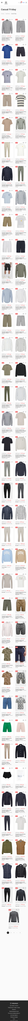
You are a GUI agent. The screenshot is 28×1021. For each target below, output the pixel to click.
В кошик (7, 40)
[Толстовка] (7, 556)
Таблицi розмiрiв (14, 1017)
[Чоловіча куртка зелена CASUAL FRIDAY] (7, 847)
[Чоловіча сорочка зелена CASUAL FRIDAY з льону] (21, 124)
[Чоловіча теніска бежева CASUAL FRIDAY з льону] (21, 76)
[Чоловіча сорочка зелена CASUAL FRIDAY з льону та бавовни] (21, 270)
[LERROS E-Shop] (6, 2)
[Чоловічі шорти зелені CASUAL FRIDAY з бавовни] (7, 727)
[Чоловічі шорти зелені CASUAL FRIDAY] (7, 320)
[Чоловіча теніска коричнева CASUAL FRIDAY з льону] (7, 124)
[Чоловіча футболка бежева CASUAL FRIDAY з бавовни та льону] (21, 419)
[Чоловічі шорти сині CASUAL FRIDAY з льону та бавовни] (21, 51)
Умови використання (14, 1011)
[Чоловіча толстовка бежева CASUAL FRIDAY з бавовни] (21, 444)
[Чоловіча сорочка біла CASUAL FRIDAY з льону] (7, 344)
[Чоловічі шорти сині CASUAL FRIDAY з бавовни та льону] (21, 26)
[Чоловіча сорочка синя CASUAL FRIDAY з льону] (7, 173)
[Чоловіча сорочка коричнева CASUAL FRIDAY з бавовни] (7, 629)
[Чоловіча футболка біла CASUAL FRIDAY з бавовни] (21, 100)
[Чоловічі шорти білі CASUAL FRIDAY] (7, 246)
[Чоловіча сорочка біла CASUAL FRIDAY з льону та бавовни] (21, 295)
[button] (25, 865)
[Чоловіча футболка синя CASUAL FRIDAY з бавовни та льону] (7, 444)
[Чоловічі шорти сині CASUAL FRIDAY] (21, 246)
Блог (14, 1019)
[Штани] (7, 469)
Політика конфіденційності (14, 1013)
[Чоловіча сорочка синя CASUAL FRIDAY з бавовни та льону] (7, 26)
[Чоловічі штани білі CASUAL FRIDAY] (7, 149)
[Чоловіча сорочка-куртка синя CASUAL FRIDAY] (21, 799)
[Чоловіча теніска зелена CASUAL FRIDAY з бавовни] (7, 654)
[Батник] (7, 581)
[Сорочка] (21, 469)
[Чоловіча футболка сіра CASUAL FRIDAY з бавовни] (7, 76)
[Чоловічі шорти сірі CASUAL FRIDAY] (21, 320)
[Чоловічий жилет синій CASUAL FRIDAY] (7, 871)
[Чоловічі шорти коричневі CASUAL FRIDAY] (21, 605)
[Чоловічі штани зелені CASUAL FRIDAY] (21, 173)
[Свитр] (14, 917)
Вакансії (14, 1009)
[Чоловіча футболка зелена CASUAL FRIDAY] (7, 369)
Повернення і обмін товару (14, 1007)
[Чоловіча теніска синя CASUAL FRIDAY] (21, 703)
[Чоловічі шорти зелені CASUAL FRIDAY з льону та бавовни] (7, 221)
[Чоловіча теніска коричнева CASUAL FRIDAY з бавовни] (7, 678)
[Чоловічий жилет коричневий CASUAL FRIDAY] (21, 847)
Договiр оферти (14, 1015)
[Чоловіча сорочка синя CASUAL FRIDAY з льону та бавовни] (7, 295)
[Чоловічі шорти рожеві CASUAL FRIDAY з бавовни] (21, 727)
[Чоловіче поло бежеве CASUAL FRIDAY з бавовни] (21, 823)
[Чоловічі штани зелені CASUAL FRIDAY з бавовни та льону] (7, 393)
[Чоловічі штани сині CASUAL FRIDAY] (7, 823)
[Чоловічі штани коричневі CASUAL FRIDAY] (7, 751)
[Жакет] (21, 751)
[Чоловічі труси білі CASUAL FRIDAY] (21, 775)
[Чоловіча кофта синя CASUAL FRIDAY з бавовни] (7, 799)
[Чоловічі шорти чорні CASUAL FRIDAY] (7, 270)
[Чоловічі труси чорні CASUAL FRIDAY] (7, 775)
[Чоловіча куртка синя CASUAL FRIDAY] (21, 369)
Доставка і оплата (14, 1005)
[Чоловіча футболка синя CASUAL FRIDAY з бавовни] (7, 197)
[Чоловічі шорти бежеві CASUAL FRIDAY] (7, 100)
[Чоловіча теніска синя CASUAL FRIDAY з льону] (7, 51)
